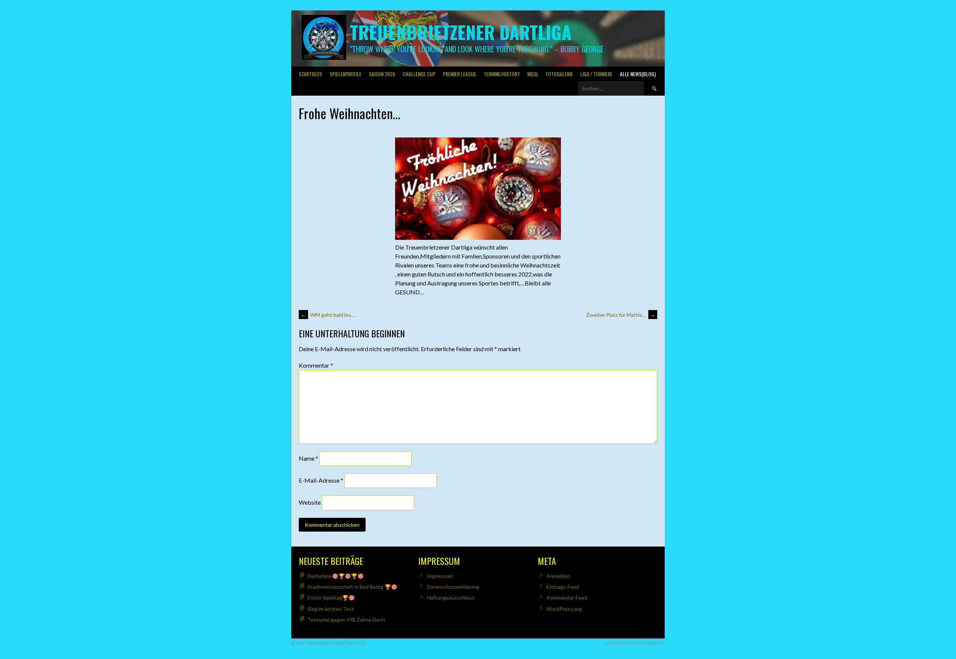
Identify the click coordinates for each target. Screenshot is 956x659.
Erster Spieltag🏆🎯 (331, 597)
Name (308, 458)
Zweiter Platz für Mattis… (620, 315)
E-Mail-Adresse (321, 480)
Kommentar (316, 365)
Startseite (310, 74)
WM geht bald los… (328, 315)
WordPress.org (564, 609)
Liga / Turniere (596, 74)
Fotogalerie (559, 74)
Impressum (440, 576)
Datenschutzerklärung (453, 587)
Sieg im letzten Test (330, 609)
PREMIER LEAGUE (459, 74)
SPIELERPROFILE (345, 74)
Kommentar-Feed (566, 597)
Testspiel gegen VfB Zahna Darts (346, 619)
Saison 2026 (382, 74)
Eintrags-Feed (562, 587)
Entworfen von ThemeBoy (635, 643)
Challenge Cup (419, 74)
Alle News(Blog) (638, 74)
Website (310, 502)
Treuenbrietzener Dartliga (460, 32)
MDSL (532, 74)
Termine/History (502, 74)
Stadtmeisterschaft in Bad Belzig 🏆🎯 (352, 587)
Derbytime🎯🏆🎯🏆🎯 (335, 576)
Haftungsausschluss (451, 597)
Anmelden (558, 576)
